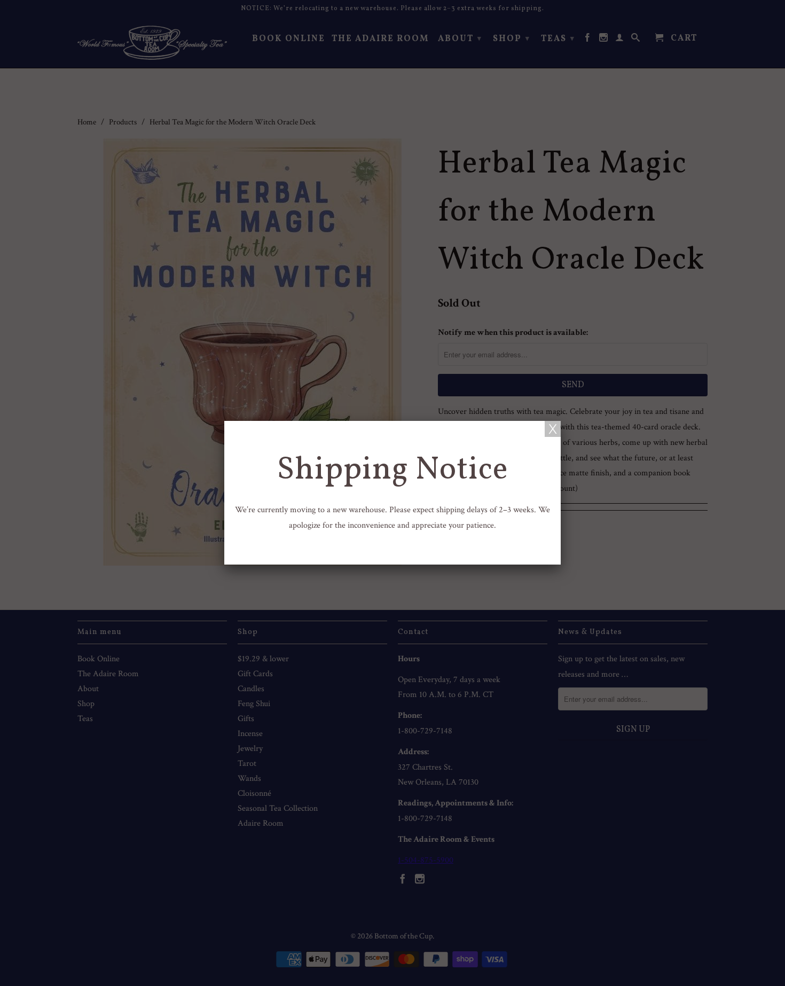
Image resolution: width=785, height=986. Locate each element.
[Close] (553, 429)
